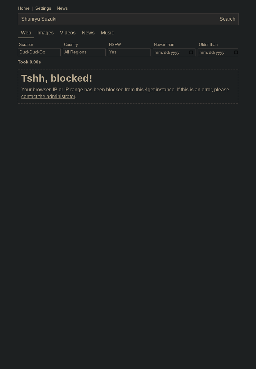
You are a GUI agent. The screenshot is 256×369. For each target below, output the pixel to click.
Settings (43, 8)
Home (24, 8)
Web (26, 32)
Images (45, 32)
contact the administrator (48, 96)
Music (107, 32)
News (62, 8)
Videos (68, 32)
